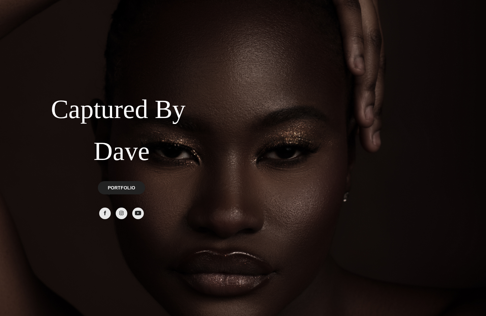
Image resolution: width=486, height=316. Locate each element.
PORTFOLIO (121, 187)
